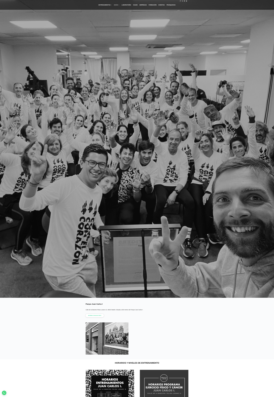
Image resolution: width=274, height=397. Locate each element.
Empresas (143, 5)
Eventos (161, 5)
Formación (153, 5)
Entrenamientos (104, 5)
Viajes (135, 5)
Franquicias (171, 5)
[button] (4, 393)
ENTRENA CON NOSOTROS (94, 315)
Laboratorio (126, 5)
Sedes (116, 5)
